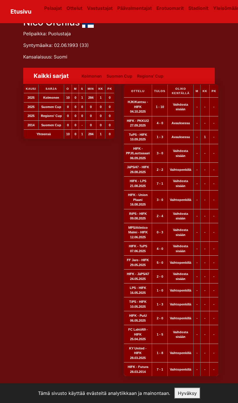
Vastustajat (100, 8)
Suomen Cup (119, 76)
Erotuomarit (170, 8)
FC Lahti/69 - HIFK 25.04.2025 (138, 334)
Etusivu (20, 11)
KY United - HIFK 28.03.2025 (138, 353)
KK (205, 91)
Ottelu (138, 91)
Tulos (159, 91)
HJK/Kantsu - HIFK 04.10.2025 (138, 106)
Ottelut (74, 8)
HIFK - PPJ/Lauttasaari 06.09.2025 (138, 153)
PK (214, 91)
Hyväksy (187, 393)
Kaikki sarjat (51, 75)
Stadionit (198, 8)
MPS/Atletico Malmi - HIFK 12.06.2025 (138, 232)
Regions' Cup (150, 76)
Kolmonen (92, 76)
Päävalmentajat (134, 8)
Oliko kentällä (181, 91)
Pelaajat (53, 8)
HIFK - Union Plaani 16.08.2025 (138, 199)
